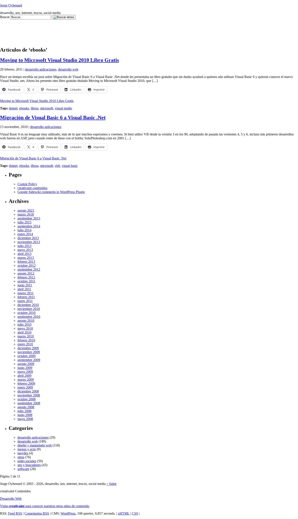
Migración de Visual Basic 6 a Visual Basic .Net (53, 117)
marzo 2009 (25, 379)
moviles (22, 453)
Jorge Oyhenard (11, 5)
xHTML (123, 513)
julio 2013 (24, 246)
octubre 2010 (26, 313)
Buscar (5, 17)
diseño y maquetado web (34, 445)
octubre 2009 (26, 356)
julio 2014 (24, 230)
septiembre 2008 (28, 403)
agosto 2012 (25, 273)
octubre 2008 (26, 399)
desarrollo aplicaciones (40, 69)
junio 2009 (24, 368)
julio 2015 (24, 222)
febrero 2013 (26, 261)
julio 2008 (24, 411)
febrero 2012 (26, 277)
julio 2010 (24, 324)
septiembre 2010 (28, 316)
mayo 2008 (25, 419)
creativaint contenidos (32, 188)
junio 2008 (24, 415)
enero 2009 (25, 387)
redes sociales (26, 461)
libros (34, 108)
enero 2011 (25, 301)
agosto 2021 (25, 210)
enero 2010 (25, 344)
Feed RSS (15, 513)
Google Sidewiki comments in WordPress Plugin (51, 192)
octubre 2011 (26, 281)
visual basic (70, 166)
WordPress (68, 513)
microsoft (46, 108)
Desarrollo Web (11, 498)
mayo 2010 (25, 328)
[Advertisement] (79, 29)
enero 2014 (25, 234)
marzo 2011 (25, 293)
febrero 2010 (26, 340)
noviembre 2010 (28, 309)
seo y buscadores (29, 465)
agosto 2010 (25, 320)
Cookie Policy (27, 184)
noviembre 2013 (28, 242)
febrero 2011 (26, 297)
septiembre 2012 (28, 269)
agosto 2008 (25, 407)
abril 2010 (24, 332)
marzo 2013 (25, 258)
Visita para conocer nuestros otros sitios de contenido (44, 506)
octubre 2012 (26, 265)
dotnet (13, 108)
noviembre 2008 (28, 395)
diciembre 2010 (28, 305)
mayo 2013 (25, 250)
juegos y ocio (26, 449)
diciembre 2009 (28, 348)
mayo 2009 (25, 372)
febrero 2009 (26, 383)
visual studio (63, 108)
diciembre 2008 (28, 391)
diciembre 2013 (28, 238)
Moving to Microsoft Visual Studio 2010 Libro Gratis (59, 60)
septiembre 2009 (28, 360)
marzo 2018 (25, 214)
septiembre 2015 (28, 218)
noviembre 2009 (28, 352)
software (23, 469)
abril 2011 (24, 289)
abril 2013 (24, 254)
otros (20, 457)
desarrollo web (68, 69)
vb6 (57, 166)
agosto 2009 (25, 364)
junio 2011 (24, 285)
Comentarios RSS (36, 513)
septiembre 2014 (28, 226)
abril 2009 (24, 375)
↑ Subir (111, 484)
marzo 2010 (25, 336)
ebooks (24, 108)
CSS (135, 513)
